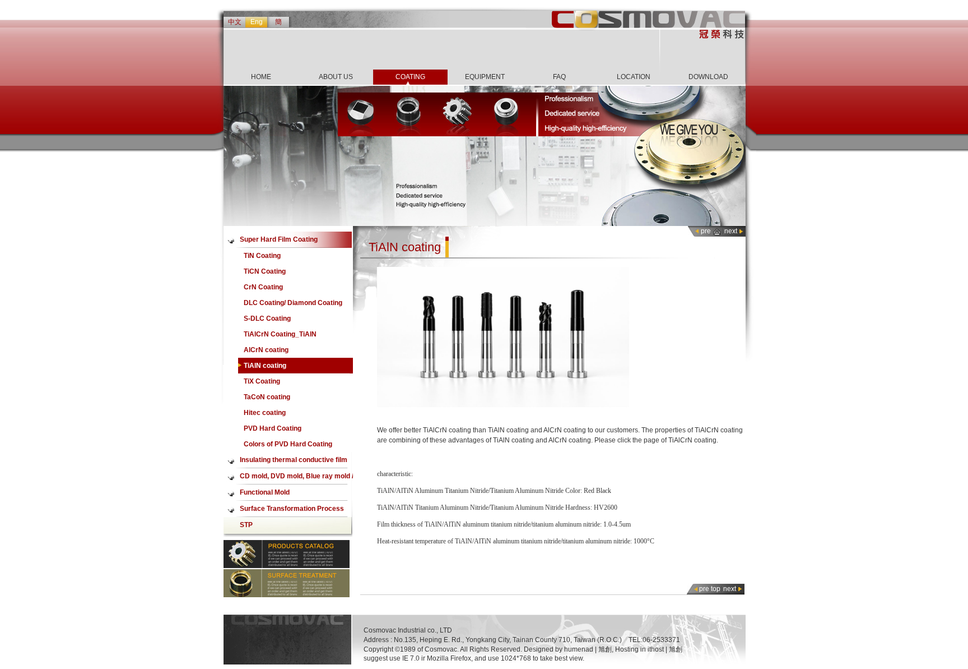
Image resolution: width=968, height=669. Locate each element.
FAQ (559, 77)
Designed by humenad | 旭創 (568, 649)
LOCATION (633, 77)
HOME (261, 77)
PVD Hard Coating (272, 428)
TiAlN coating (265, 366)
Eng (256, 22)
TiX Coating (262, 381)
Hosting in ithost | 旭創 (648, 649)
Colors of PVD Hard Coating (288, 444)
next (730, 231)
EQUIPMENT (485, 77)
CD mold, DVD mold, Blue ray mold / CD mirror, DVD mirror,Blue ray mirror (296, 478)
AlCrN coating (266, 350)
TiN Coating (262, 256)
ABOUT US (336, 77)
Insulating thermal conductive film (293, 460)
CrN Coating (263, 287)
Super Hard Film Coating (279, 239)
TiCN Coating (265, 271)
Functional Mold (265, 492)
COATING (410, 77)
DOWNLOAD (708, 77)
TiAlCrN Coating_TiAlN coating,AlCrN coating (280, 336)
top (715, 589)
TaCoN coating (267, 397)
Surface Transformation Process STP (292, 511)
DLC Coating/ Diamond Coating (293, 303)
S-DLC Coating (267, 318)
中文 (234, 22)
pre (706, 231)
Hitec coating (265, 413)
